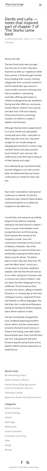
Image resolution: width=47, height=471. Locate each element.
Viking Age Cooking (14, 392)
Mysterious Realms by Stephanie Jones (23, 397)
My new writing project (15, 375)
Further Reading (12, 412)
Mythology (10, 422)
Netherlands (11, 426)
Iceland (8, 417)
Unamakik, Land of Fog (15, 436)
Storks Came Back (13, 431)
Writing (8, 449)
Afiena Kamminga (14, 39)
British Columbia (12, 408)
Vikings (8, 445)
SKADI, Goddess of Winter (17, 379)
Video (7, 440)
